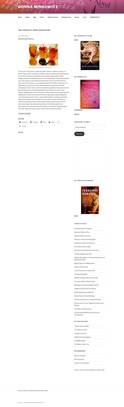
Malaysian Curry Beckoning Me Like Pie (86, 285)
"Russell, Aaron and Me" (81, 326)
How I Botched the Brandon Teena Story (86, 250)
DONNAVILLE (94, 17)
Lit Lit (85, 17)
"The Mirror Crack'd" (80, 330)
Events (77, 17)
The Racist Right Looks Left (82, 254)
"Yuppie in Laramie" (80, 333)
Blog (34, 17)
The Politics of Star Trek (81, 344)
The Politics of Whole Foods (82, 309)
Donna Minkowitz (38, 7)
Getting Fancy (26, 38)
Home (20, 17)
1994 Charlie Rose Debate (82, 337)
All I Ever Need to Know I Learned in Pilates (87, 299)
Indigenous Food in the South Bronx (85, 288)
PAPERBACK (78, 110)
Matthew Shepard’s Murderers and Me (86, 278)
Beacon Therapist (79, 356)
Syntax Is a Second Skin (81, 363)
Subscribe (79, 134)
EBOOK (76, 114)
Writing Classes (53, 17)
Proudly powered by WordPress (33, 402)
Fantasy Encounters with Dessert (84, 243)
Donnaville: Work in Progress (83, 228)
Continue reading (24, 113)
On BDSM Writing (79, 340)
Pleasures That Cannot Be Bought (84, 239)
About (27, 17)
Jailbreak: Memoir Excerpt (82, 236)
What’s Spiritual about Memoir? (84, 292)
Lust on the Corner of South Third (84, 270)
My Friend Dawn (79, 359)
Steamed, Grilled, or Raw (81, 232)
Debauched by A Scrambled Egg (84, 296)
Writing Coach (66, 17)
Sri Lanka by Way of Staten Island (84, 281)
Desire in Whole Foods (81, 267)
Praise (42, 17)
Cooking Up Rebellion (80, 274)
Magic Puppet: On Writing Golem (84, 263)
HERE (76, 40)
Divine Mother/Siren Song (82, 246)
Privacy (20, 402)
